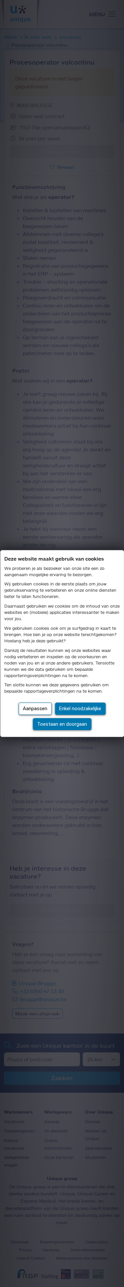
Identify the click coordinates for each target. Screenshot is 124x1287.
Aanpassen (35, 709)
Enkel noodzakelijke (80, 709)
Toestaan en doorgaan (62, 724)
